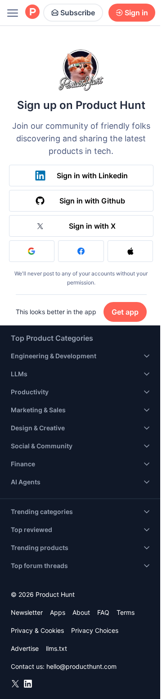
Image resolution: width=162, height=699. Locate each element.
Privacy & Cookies (37, 630)
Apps (57, 612)
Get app (125, 311)
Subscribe (77, 12)
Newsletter (27, 612)
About (81, 612)
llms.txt (56, 648)
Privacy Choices (94, 630)
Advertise (25, 648)
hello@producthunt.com (81, 666)
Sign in (136, 12)
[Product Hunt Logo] (32, 12)
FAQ (103, 612)
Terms (126, 612)
